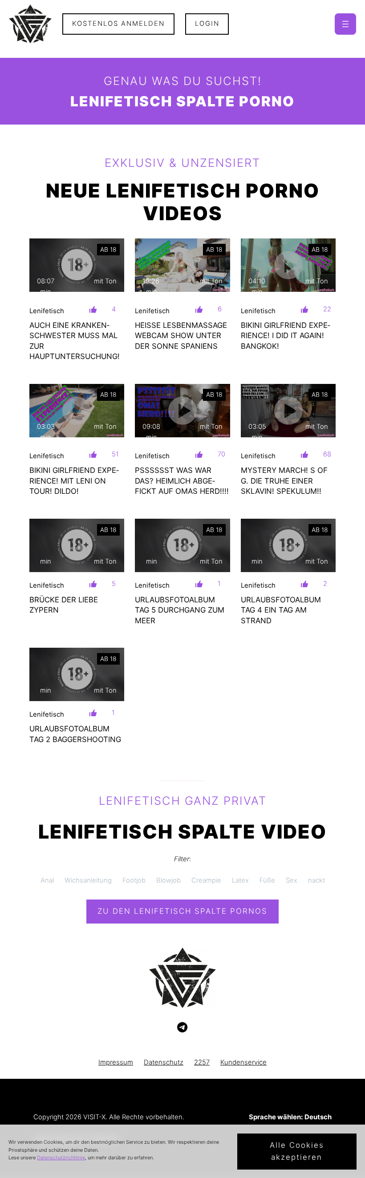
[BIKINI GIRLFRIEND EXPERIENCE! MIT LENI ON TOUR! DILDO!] (77, 410)
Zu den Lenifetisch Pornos (182, 911)
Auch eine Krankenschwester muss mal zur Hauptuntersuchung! (74, 341)
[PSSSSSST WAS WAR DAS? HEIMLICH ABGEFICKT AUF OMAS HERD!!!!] (182, 410)
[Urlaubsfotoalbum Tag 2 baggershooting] (77, 674)
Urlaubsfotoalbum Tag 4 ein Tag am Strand (281, 610)
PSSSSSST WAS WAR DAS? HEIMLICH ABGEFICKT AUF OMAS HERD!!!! (182, 481)
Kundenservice (243, 1062)
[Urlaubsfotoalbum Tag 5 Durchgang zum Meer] (182, 545)
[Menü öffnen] (345, 24)
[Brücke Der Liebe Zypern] (77, 545)
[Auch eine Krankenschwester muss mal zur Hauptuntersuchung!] (77, 265)
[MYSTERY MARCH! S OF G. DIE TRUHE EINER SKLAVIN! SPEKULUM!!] (288, 410)
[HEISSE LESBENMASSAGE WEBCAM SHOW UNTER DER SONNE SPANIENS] (182, 265)
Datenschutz (163, 1062)
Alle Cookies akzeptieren (297, 1151)
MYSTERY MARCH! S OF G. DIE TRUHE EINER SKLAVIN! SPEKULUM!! (284, 481)
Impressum (115, 1062)
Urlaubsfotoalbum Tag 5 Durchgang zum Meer (179, 610)
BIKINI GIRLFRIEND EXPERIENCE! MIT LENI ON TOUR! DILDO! (74, 481)
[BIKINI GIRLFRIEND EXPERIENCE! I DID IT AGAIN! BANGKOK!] (288, 265)
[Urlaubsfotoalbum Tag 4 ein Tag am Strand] (288, 545)
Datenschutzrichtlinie (61, 1157)
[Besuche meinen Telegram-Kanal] (182, 1027)
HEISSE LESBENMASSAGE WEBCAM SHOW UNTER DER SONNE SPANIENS (181, 336)
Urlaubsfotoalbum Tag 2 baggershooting (75, 733)
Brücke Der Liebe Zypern (63, 604)
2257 (202, 1062)
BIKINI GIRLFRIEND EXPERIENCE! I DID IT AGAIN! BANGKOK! (285, 336)
